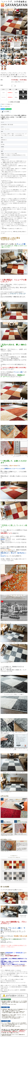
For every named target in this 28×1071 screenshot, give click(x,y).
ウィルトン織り (13, 7)
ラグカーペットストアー (5, 7)
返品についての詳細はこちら (7, 104)
